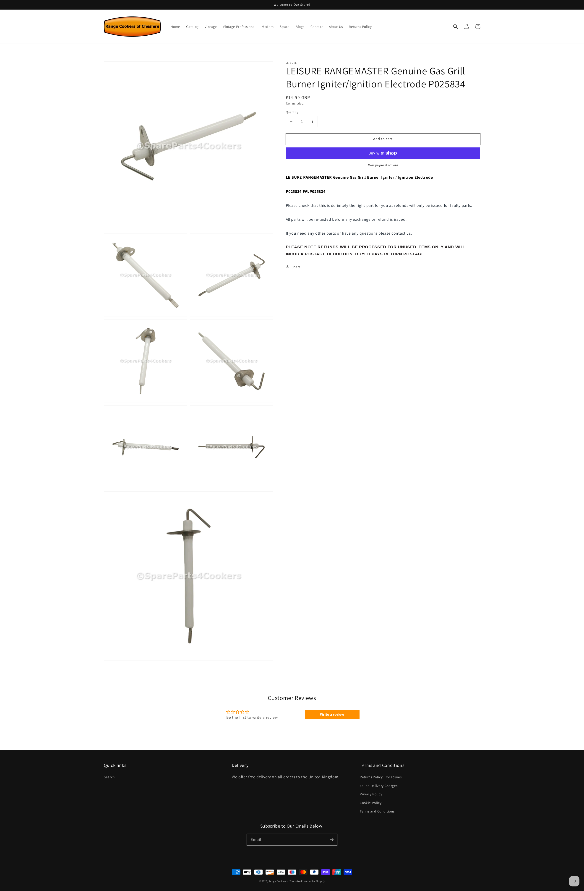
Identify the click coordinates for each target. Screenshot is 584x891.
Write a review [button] (332, 714)
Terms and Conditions (377, 811)
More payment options (383, 165)
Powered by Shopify (313, 881)
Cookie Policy (371, 802)
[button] (455, 26)
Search (109, 777)
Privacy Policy (371, 794)
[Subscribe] (331, 839)
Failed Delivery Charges (378, 785)
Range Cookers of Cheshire (285, 881)
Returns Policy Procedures (381, 777)
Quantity (292, 112)
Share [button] (296, 267)
